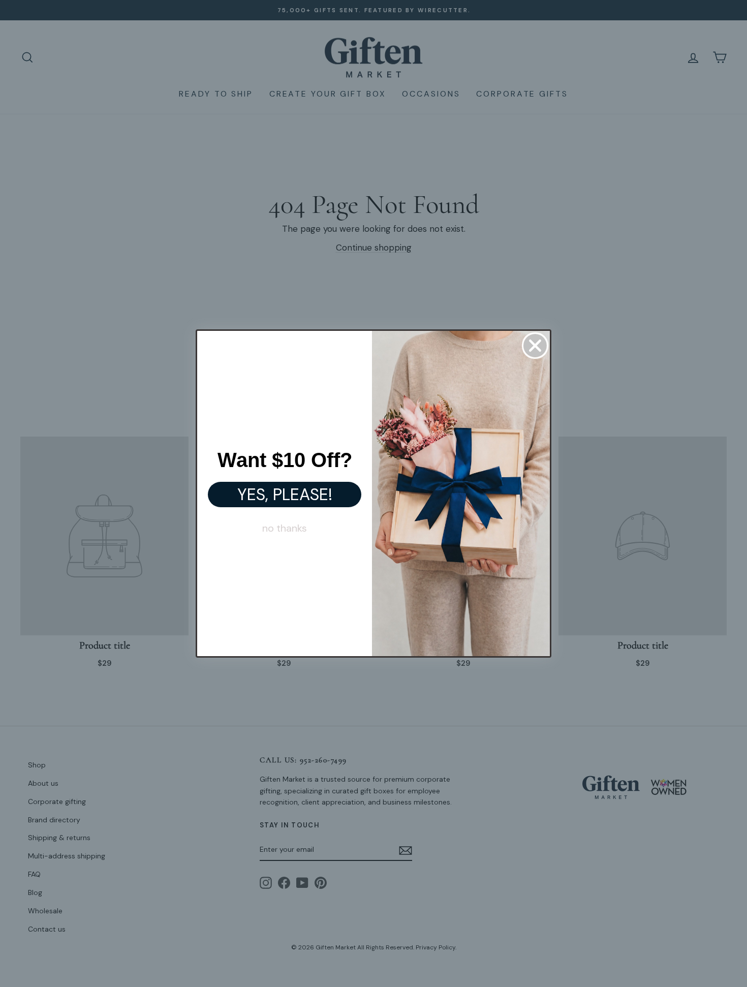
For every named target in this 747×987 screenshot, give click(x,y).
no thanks (284, 528)
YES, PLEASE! (284, 494)
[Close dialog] (535, 345)
